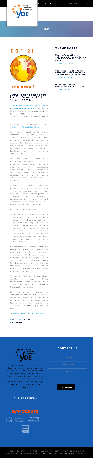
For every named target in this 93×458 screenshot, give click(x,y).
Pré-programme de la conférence (28, 313)
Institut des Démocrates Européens (28, 106)
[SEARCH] (87, 3)
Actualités (18, 322)
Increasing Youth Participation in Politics (69, 86)
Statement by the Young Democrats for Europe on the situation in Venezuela (71, 73)
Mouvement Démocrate (23, 108)
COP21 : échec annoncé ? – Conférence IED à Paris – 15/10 (28, 97)
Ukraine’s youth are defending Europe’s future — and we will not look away (70, 58)
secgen (59, 63)
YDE (14, 319)
